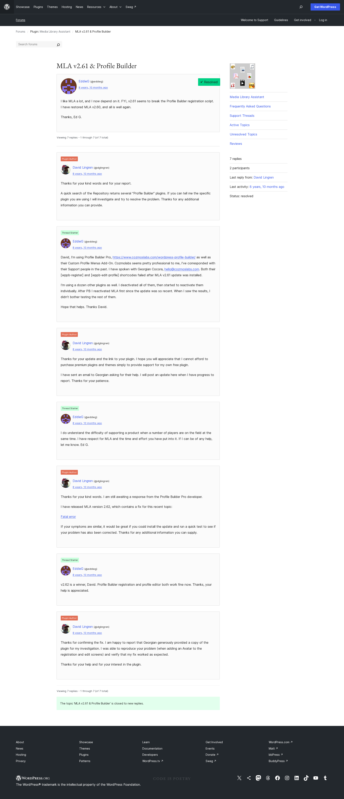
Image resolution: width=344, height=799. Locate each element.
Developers (150, 754)
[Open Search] (301, 7)
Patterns (84, 761)
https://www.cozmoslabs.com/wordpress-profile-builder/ (154, 257)
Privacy (21, 761)
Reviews (236, 144)
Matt (273, 748)
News (19, 748)
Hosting (21, 754)
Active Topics (240, 125)
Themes (84, 748)
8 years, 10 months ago (93, 87)
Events (210, 748)
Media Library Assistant (55, 31)
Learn (146, 742)
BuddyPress (278, 761)
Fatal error (68, 517)
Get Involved (214, 742)
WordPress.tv (152, 761)
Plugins (84, 754)
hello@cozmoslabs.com (181, 269)
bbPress (276, 754)
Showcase (86, 742)
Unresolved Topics (243, 134)
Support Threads (242, 116)
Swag (211, 761)
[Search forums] (58, 44)
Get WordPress (325, 7)
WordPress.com (281, 742)
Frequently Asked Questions (250, 106)
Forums (20, 20)
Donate (212, 754)
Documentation (152, 748)
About (20, 742)
